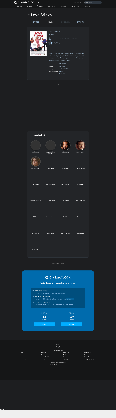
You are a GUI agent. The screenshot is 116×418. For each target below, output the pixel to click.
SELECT (44, 324)
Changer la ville (88, 355)
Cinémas (41, 6)
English (58, 344)
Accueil (20, 6)
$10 (71, 318)
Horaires (35, 22)
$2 (44, 318)
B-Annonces (76, 6)
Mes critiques (66, 359)
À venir (64, 6)
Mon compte (66, 353)
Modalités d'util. (88, 357)
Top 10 (88, 6)
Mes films (65, 355)
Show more (70, 299)
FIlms (30, 6)
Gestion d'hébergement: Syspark (58, 362)
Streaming (52, 6)
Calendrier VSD (45, 357)
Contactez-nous (88, 353)
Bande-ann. (65, 22)
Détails (50, 22)
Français (58, 347)
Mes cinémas (66, 357)
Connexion (79, 3)
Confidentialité (59, 351)
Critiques (80, 22)
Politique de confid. (89, 359)
